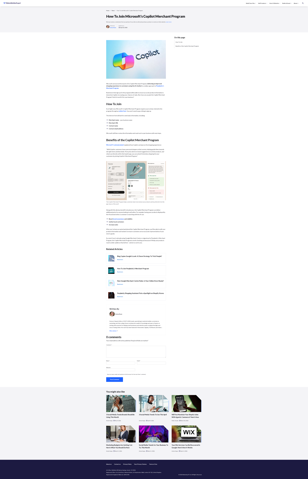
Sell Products (262, 3)
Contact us (117, 464)
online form (122, 111)
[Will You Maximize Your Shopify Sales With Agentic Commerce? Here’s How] (187, 403)
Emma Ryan (113, 27)
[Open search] (303, 3)
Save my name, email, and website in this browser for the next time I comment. (126, 374)
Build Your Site (250, 3)
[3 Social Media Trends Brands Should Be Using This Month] (121, 403)
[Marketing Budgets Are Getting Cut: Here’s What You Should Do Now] (121, 433)
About (295, 3)
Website (108, 367)
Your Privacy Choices (140, 464)
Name (108, 360)
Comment (109, 345)
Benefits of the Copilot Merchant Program (187, 46)
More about (113, 331)
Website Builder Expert (8, 3)
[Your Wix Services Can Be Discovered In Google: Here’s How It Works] (187, 433)
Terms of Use (153, 464)
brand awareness (118, 219)
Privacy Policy (127, 464)
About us (109, 464)
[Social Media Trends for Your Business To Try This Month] (154, 433)
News (113, 10)
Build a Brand (286, 3)
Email (138, 360)
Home (107, 10)
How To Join (178, 42)
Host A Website (274, 3)
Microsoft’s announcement (115, 145)
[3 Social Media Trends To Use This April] (154, 403)
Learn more (168, 22)
